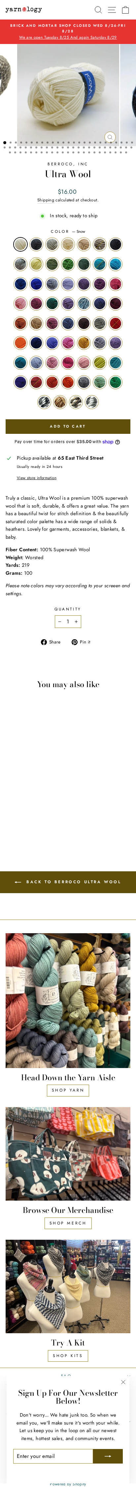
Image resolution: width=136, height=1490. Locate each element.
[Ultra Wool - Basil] (40, 781)
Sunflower (52, 382)
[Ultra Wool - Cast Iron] (10, 781)
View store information (36, 477)
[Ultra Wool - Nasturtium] (40, 825)
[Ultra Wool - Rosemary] (48, 781)
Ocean (20, 284)
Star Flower (115, 362)
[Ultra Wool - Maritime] (10, 812)
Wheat (36, 323)
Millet (76, 402)
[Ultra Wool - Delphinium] (18, 806)
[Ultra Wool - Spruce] (33, 806)
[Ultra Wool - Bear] (25, 806)
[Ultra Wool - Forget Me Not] (18, 818)
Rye (44, 402)
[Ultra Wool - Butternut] (33, 812)
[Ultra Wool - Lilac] (48, 787)
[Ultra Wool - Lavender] (10, 793)
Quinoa (91, 402)
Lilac (68, 284)
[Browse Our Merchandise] (68, 1154)
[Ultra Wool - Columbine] (10, 800)
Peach (83, 362)
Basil (68, 264)
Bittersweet (20, 343)
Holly (115, 382)
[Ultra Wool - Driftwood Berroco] (48, 774)
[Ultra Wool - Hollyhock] (33, 800)
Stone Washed (52, 284)
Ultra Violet (20, 382)
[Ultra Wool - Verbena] (10, 787)
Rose (52, 362)
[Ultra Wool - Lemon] (48, 818)
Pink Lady (68, 343)
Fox (20, 323)
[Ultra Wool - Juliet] (40, 806)
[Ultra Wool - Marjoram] (33, 781)
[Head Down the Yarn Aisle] (68, 1000)
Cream (68, 244)
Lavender (83, 284)
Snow (20, 244)
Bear (83, 323)
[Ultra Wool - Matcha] (10, 831)
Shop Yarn (68, 1090)
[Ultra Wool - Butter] (25, 781)
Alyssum (20, 303)
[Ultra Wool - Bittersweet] (48, 806)
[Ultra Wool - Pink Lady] (25, 812)
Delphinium (68, 323)
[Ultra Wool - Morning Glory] (18, 787)
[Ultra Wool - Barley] (33, 831)
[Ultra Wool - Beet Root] (40, 793)
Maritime (36, 343)
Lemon (99, 362)
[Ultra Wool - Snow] (10, 774)
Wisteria (115, 343)
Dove (99, 343)
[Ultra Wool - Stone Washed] (40, 787)
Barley (60, 402)
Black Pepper (36, 244)
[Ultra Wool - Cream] (33, 774)
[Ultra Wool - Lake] (18, 800)
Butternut (83, 343)
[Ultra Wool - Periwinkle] (18, 812)
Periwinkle (52, 343)
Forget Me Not (36, 362)
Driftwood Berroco (99, 244)
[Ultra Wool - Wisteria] (48, 812)
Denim (99, 303)
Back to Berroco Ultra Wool (72, 882)
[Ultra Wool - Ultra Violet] (18, 825)
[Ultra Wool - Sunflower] (33, 825)
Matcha (99, 382)
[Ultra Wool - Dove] (40, 812)
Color (68, 231)
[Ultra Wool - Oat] (40, 774)
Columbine (68, 303)
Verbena (99, 264)
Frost (52, 244)
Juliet (115, 323)
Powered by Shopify (68, 1484)
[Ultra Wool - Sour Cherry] (25, 825)
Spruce (99, 323)
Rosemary (83, 264)
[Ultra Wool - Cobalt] (33, 787)
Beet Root (36, 303)
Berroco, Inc (68, 164)
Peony (115, 284)
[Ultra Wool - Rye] (25, 831)
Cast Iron (115, 244)
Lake (83, 303)
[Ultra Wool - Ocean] (25, 787)
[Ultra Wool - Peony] (25, 793)
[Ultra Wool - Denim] (25, 800)
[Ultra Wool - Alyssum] (33, 793)
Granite (83, 382)
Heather (52, 323)
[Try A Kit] (68, 1287)
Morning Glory (115, 264)
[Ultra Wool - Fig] (18, 793)
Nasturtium (68, 382)
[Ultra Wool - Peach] (40, 818)
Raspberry (68, 362)
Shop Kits (68, 1356)
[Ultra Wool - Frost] (25, 774)
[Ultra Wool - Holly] (18, 831)
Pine (52, 303)
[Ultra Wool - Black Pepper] (18, 774)
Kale (20, 362)
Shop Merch (68, 1223)
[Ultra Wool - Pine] (48, 793)
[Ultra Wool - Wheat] (48, 800)
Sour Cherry (36, 382)
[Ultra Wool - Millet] (40, 831)
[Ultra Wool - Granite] (48, 825)
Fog (20, 264)
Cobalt (36, 284)
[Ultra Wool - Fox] (40, 800)
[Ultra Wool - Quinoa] (48, 831)
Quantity (67, 609)
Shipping (45, 200)
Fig (99, 284)
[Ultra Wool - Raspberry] (33, 818)
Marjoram (52, 264)
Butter (36, 264)
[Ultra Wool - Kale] (10, 818)
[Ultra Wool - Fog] (18, 781)
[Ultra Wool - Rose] (25, 818)
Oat (83, 244)
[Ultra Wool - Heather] (10, 806)
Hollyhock (115, 303)
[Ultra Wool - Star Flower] (10, 825)
